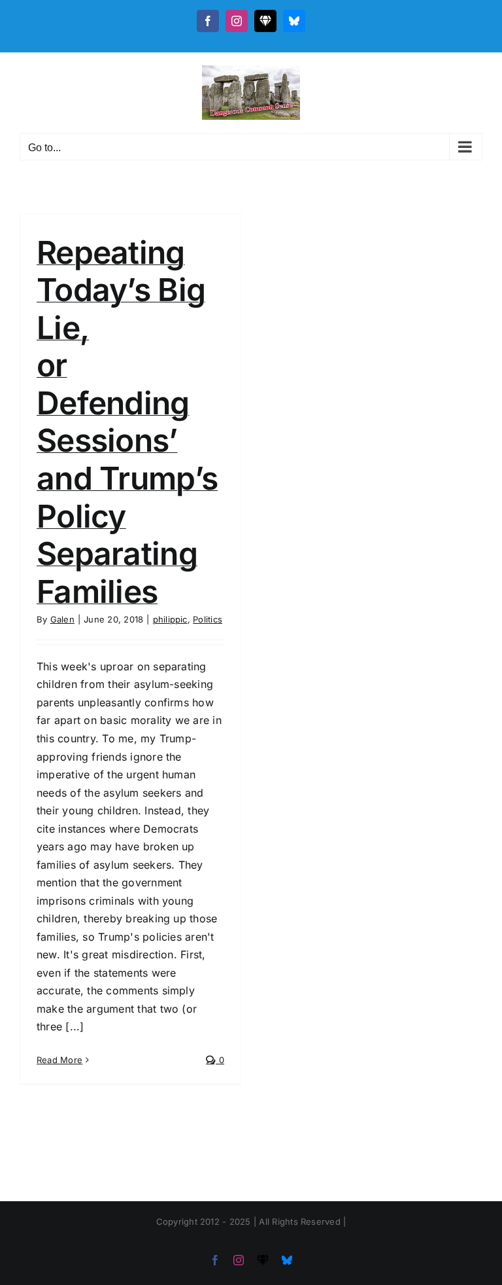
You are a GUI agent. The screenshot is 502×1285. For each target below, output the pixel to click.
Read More (59, 1060)
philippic (170, 619)
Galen (62, 619)
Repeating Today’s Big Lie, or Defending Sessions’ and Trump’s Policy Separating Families (127, 422)
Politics (207, 619)
